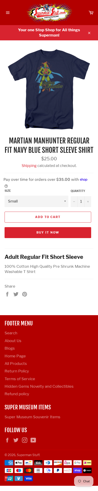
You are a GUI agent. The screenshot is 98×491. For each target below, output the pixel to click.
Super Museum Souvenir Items (32, 417)
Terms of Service (20, 379)
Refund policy (17, 394)
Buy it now (47, 232)
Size (8, 190)
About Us (13, 340)
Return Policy (17, 371)
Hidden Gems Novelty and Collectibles (39, 386)
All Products (16, 363)
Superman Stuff (28, 455)
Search (11, 333)
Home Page (15, 356)
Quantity (78, 191)
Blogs (10, 348)
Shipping (29, 166)
